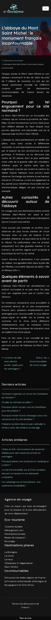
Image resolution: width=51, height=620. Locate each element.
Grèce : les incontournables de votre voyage (38, 361)
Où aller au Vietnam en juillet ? (17, 402)
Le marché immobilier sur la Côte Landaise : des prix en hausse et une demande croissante (24, 473)
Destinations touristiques (14, 61)
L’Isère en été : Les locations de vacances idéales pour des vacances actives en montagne (23, 453)
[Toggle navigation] (45, 8)
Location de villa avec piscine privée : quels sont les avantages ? (13, 363)
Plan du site (25, 618)
